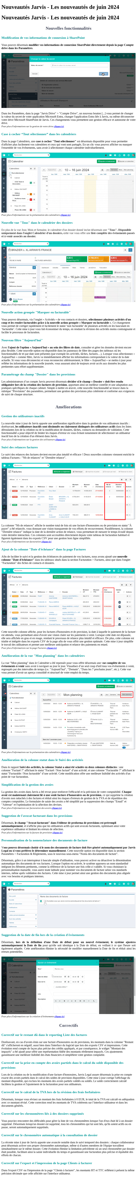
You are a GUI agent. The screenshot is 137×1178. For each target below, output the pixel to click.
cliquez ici (59, 126)
